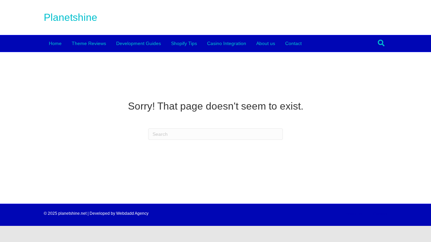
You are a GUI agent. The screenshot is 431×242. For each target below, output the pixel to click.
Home (55, 43)
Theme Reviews (89, 43)
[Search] (381, 43)
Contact (293, 43)
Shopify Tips (184, 43)
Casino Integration (226, 43)
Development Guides (138, 43)
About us (265, 43)
